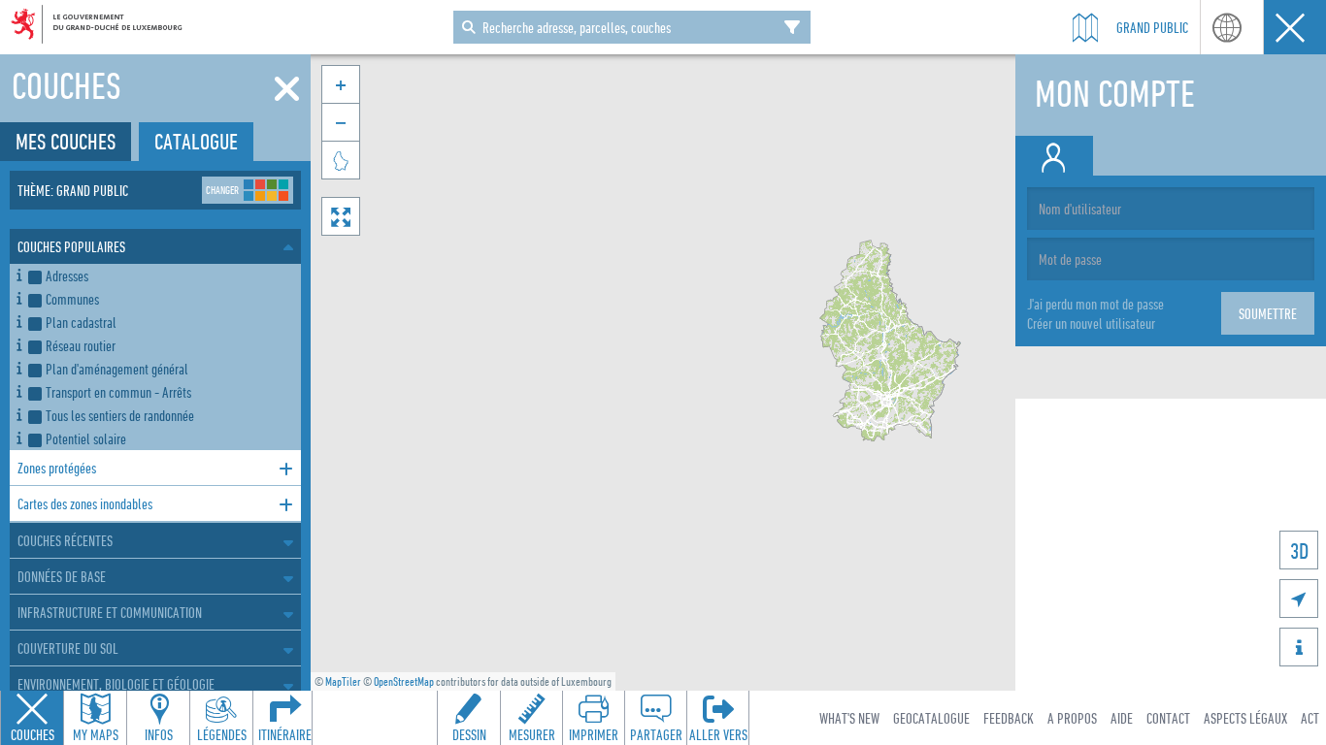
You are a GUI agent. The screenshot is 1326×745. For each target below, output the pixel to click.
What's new (849, 718)
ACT (1310, 718)
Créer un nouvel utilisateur (1091, 323)
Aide (1122, 718)
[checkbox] (160, 275)
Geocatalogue (931, 718)
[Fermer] (287, 89)
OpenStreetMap (404, 681)
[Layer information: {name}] (19, 272)
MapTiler (343, 681)
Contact (1168, 718)
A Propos (1072, 718)
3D (1299, 550)
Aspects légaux (1245, 718)
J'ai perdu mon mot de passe (1095, 303)
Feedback (1008, 718)
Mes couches (66, 141)
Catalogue (196, 141)
